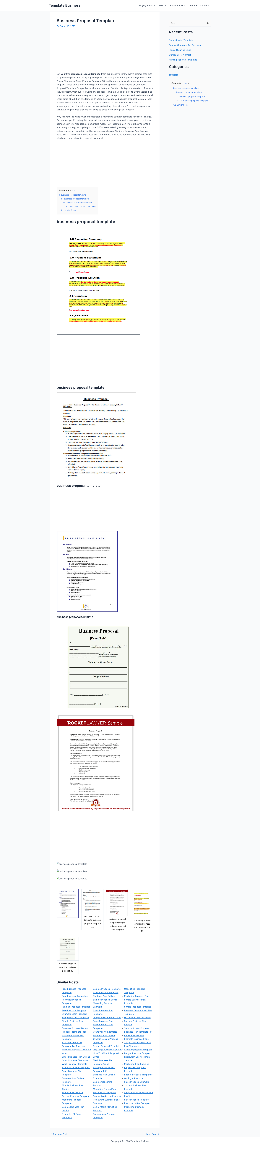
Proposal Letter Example (137, 1103)
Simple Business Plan (72, 1092)
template (173, 74)
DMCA (162, 5)
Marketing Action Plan (104, 1089)
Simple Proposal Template (137, 1006)
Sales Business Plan (103, 1021)
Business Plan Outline (104, 1035)
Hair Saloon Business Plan (137, 1017)
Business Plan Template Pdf (138, 1031)
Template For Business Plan (107, 1017)
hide (73, 190)
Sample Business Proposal (75, 1017)
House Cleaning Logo (180, 50)
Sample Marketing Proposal (107, 1096)
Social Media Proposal (104, 1092)
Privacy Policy (177, 5)
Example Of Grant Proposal (76, 1067)
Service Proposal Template (76, 1096)
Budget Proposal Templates (138, 1074)
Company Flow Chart (180, 54)
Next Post (152, 1134)
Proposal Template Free (74, 1031)
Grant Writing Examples (105, 1031)
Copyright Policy (146, 5)
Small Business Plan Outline (76, 1056)
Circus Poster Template (181, 40)
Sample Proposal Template (107, 988)
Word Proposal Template (105, 992)
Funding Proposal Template (76, 1006)
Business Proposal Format (75, 1028)
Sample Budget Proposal (137, 1028)
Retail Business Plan (134, 1035)
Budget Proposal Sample (137, 1053)
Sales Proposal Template (137, 1099)
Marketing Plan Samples (136, 1064)
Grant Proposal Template (75, 1060)
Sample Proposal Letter (105, 999)
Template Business (65, 5)
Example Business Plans (136, 1039)
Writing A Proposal (133, 1078)
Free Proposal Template (74, 1010)
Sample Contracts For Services (185, 45)
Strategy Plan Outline (104, 996)
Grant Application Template (138, 1049)
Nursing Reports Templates (183, 59)
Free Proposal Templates (74, 996)
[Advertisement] (79, 51)
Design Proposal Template (106, 1046)
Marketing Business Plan (136, 996)
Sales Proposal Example (136, 1081)
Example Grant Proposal (74, 1014)
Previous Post (58, 1134)
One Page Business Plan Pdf (107, 1049)
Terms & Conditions (199, 5)
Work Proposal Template (74, 1064)
